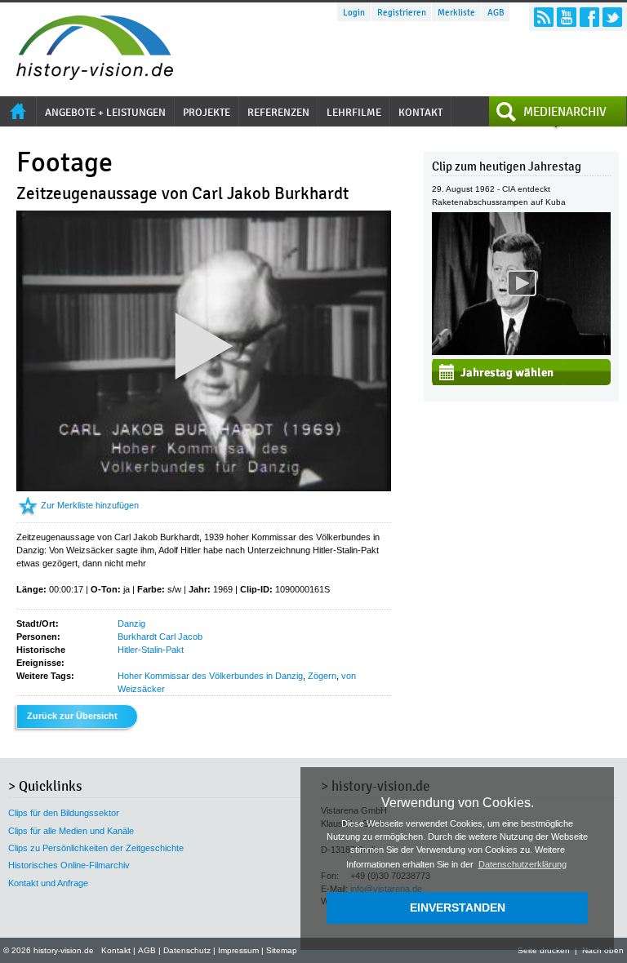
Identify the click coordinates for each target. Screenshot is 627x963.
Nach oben (603, 950)
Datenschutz (187, 950)
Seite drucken (544, 950)
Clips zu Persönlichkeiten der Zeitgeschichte (96, 848)
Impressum (238, 950)
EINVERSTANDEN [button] (457, 907)
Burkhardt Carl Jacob (160, 636)
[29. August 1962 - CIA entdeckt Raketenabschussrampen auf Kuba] (521, 352)
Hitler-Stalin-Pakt (151, 650)
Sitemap (281, 950)
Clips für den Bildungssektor (63, 813)
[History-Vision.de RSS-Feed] (544, 17)
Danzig (131, 623)
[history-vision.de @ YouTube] (566, 17)
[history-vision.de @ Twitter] (612, 17)
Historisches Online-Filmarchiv (69, 865)
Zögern (322, 676)
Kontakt (116, 950)
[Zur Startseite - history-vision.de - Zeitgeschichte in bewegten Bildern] (86, 75)
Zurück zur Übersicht (72, 716)
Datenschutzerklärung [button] (522, 864)
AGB (496, 12)
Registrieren (401, 12)
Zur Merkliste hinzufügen (90, 505)
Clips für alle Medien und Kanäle (71, 831)
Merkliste (456, 12)
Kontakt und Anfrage (48, 883)
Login (354, 12)
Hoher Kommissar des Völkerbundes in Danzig (210, 676)
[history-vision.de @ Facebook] (589, 17)
